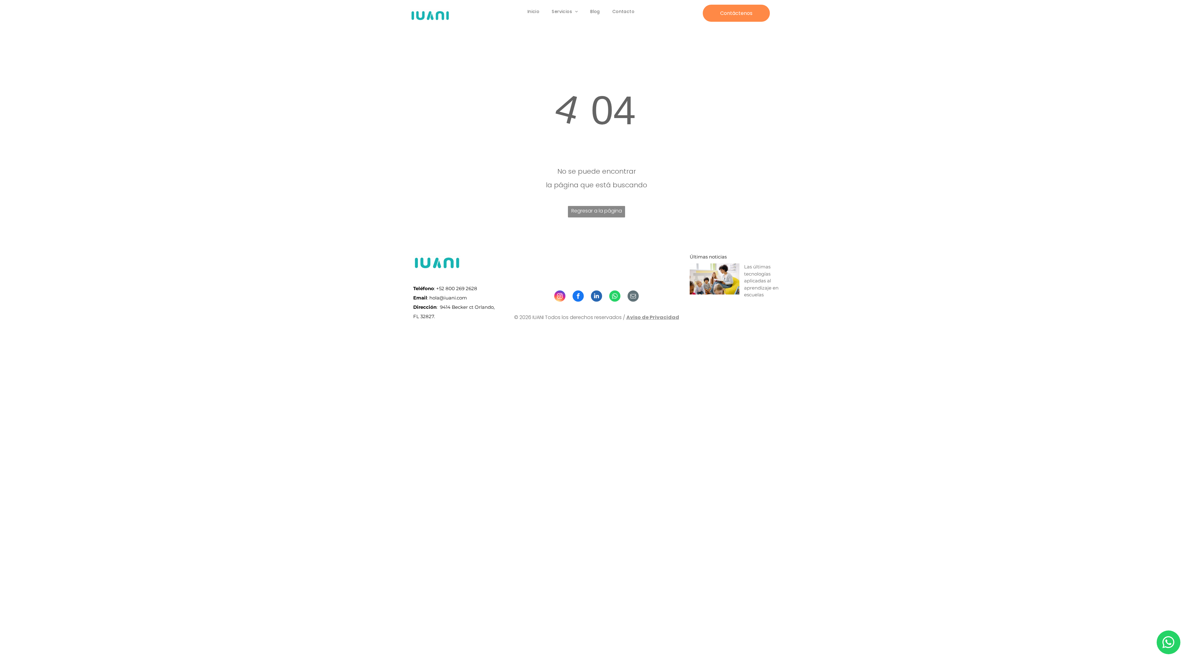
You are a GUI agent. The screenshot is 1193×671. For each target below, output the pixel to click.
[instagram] (559, 296)
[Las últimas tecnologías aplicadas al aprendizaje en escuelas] (714, 278)
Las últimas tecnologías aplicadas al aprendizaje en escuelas (761, 281)
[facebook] (578, 296)
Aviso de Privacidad (652, 317)
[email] (633, 296)
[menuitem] (533, 12)
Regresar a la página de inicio (596, 212)
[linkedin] (596, 296)
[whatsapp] (614, 296)
